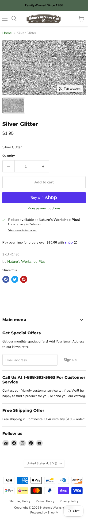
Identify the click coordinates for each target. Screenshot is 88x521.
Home (7, 33)
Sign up (70, 359)
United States (42, 463)
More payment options (44, 208)
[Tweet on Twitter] (14, 279)
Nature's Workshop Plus (26, 261)
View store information (22, 230)
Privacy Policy (69, 501)
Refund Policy (45, 501)
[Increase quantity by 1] (43, 166)
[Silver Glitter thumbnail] (14, 105)
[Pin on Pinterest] (23, 279)
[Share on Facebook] (5, 279)
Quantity (8, 156)
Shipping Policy (20, 501)
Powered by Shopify (44, 512)
